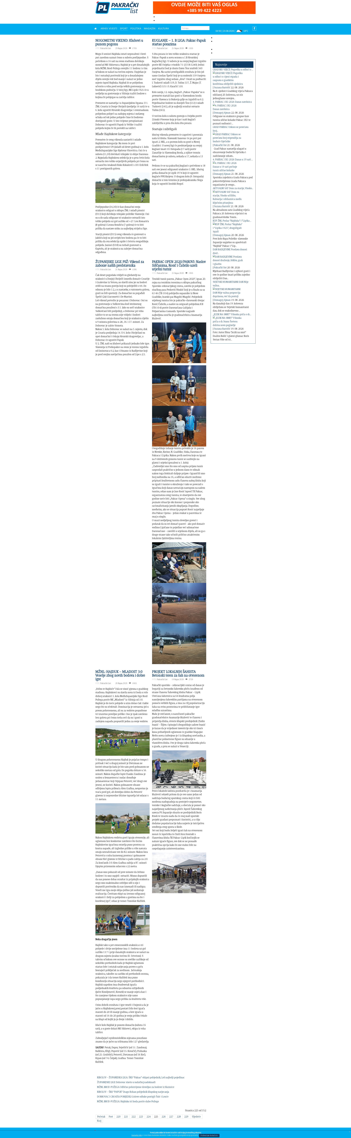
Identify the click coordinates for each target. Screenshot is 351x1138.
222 (133, 1116)
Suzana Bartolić (222, 87)
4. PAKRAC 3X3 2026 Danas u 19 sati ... (233, 159)
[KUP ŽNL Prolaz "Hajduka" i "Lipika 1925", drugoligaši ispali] (228, 227)
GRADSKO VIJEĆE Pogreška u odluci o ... (233, 69)
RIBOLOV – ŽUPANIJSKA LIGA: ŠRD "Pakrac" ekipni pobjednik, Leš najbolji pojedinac (141, 1077)
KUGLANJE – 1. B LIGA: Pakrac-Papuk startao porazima (179, 42)
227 (171, 1116)
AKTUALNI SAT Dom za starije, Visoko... (233, 188)
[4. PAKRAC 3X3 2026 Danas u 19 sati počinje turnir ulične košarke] (228, 166)
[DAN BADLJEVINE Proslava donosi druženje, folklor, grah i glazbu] (228, 260)
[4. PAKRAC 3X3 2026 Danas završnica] (228, 106)
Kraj (99, 1120)
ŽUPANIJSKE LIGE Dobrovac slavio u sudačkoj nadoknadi (126, 1082)
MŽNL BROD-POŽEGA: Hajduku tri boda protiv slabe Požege (128, 1101)
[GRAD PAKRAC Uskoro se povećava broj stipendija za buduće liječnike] (228, 137)
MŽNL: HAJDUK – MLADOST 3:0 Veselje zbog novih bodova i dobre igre (120, 675)
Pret (111, 1116)
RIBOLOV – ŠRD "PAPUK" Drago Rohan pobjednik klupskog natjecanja (133, 1091)
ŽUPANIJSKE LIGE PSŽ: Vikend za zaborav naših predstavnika (119, 263)
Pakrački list (220, 145)
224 (149, 1116)
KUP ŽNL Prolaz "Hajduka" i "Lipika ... (232, 220)
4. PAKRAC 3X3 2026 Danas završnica (232, 102)
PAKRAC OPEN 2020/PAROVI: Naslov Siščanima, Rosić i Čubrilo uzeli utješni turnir (179, 265)
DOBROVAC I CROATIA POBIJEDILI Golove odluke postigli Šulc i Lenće (133, 1096)
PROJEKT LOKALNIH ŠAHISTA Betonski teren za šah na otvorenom (178, 673)
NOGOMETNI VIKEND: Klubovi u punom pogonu (119, 42)
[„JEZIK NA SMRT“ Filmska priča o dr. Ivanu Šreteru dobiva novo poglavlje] (228, 321)
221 (126, 1116)
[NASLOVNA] (96, 28)
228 (179, 1116)
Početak (101, 1116)
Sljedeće (196, 1116)
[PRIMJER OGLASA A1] (204, 7)
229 (186, 1116)
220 (118, 1116)
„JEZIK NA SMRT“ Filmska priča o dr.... (232, 314)
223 (141, 1116)
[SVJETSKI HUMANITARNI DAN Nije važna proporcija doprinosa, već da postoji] (228, 292)
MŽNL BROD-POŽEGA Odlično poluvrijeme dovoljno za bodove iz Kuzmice (135, 1087)
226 (164, 1116)
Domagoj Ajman (222, 112)
